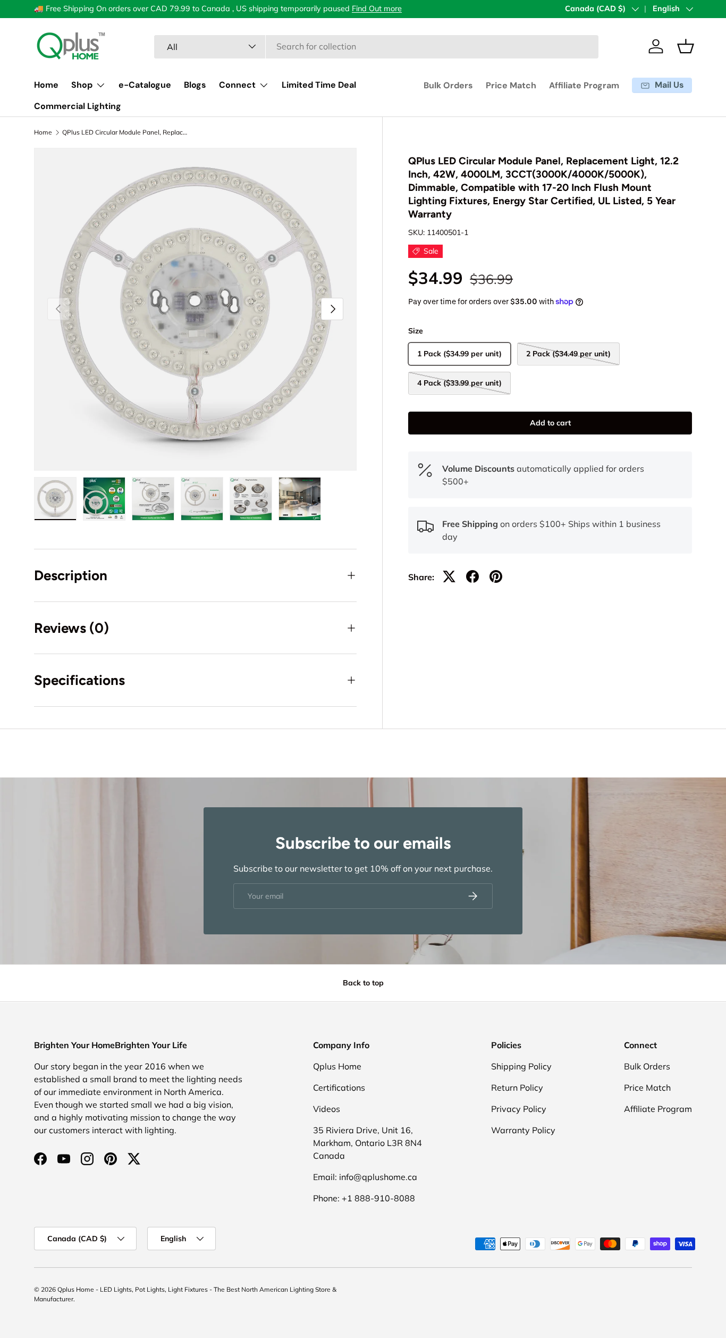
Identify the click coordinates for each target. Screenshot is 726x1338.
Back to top (363, 983)
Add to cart (550, 422)
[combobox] (376, 46)
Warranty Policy (523, 1130)
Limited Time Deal (319, 84)
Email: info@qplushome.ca (365, 1177)
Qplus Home (337, 1066)
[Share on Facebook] (472, 576)
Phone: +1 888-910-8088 (364, 1198)
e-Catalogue (145, 84)
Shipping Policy (521, 1066)
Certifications (339, 1087)
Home (46, 84)
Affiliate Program (584, 85)
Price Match (511, 85)
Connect (237, 84)
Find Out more (377, 8)
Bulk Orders (448, 85)
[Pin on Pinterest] (496, 576)
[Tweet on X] (449, 576)
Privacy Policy (518, 1108)
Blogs (195, 84)
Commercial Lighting (77, 106)
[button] (685, 46)
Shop (81, 84)
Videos (326, 1108)
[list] (195, 309)
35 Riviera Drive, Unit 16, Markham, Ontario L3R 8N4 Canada (367, 1143)
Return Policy (517, 1087)
